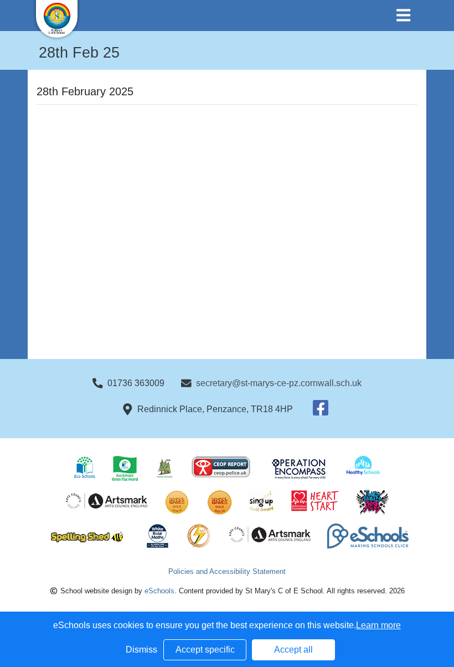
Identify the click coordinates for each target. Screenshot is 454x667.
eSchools (159, 591)
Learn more (378, 625)
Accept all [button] (293, 649)
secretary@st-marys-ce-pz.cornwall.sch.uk (279, 383)
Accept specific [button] (205, 649)
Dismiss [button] (141, 649)
